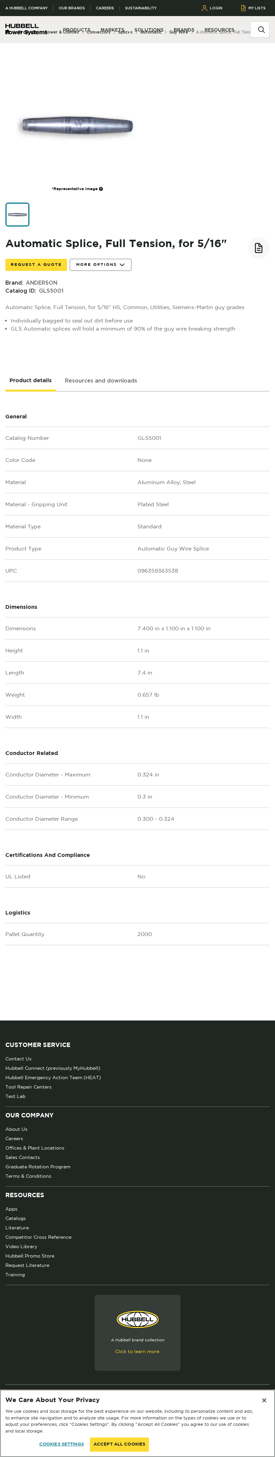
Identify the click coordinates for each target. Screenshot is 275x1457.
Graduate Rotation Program (37, 1166)
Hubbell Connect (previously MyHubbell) (52, 1068)
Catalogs (15, 1218)
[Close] (264, 1400)
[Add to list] (259, 248)
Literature (17, 1227)
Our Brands (72, 8)
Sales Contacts (22, 1157)
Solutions (149, 30)
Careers (105, 8)
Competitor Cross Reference (38, 1237)
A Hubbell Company (26, 8)
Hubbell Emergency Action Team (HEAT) (53, 1077)
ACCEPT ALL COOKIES (119, 1444)
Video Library (21, 1246)
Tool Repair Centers (28, 1087)
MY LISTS (257, 8)
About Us (16, 1129)
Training (15, 1274)
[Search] (262, 29)
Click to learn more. (137, 1351)
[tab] (30, 381)
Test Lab (15, 1096)
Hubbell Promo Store (29, 1256)
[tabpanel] (137, 706)
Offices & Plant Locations (34, 1148)
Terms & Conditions (28, 1176)
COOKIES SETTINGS (61, 1444)
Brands (184, 30)
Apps (11, 1209)
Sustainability (141, 8)
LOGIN (216, 8)
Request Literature (27, 1265)
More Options (96, 265)
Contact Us (18, 1058)
